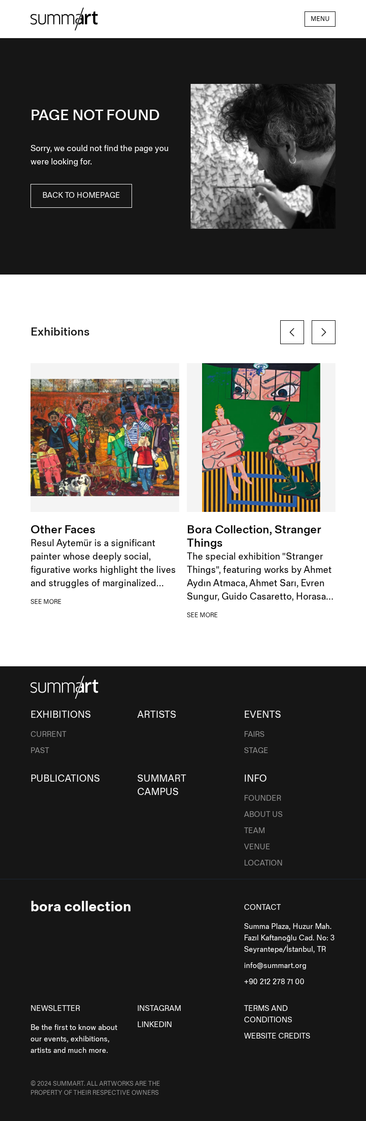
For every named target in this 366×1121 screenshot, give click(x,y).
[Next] (324, 332)
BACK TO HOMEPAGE (81, 195)
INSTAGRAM (159, 1008)
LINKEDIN (154, 1024)
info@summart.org (275, 965)
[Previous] (292, 332)
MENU (320, 19)
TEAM (254, 831)
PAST (39, 750)
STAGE (256, 750)
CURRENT (48, 734)
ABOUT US (263, 814)
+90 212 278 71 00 (274, 982)
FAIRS (254, 734)
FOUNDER (262, 798)
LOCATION (263, 863)
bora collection (80, 907)
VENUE (257, 847)
